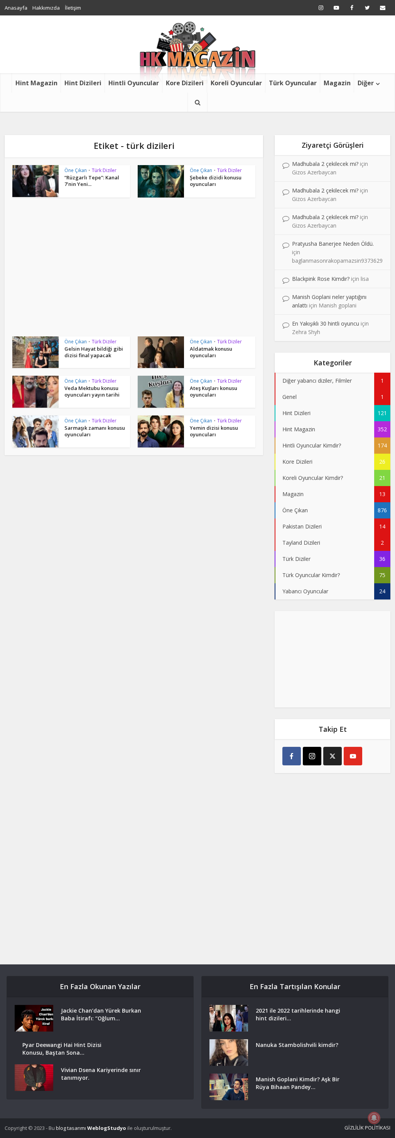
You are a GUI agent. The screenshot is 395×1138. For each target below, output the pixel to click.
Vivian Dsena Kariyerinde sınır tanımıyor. (101, 1073)
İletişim (73, 7)
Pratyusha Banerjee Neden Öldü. (333, 243)
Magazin (337, 83)
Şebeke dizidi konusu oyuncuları (215, 180)
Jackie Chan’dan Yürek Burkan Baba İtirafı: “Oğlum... (101, 1014)
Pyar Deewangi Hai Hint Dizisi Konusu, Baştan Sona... (61, 1048)
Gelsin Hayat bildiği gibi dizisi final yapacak (93, 352)
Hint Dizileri (82, 83)
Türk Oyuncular (293, 83)
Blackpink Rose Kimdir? (320, 278)
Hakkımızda (46, 7)
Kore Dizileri (185, 83)
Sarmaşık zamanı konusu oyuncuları (94, 431)
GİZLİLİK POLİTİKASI (367, 1127)
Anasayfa (16, 7)
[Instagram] (312, 756)
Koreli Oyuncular (236, 83)
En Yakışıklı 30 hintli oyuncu (325, 323)
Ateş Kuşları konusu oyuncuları (213, 391)
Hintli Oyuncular (133, 83)
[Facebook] (291, 756)
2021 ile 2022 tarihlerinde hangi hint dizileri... (298, 1014)
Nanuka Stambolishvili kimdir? (297, 1045)
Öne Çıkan (75, 170)
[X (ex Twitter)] (332, 756)
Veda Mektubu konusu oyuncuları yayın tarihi (92, 391)
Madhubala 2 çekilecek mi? (325, 163)
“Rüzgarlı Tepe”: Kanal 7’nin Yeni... (91, 180)
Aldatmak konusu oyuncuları (211, 352)
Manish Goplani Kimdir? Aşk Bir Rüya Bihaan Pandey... (297, 1083)
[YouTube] (353, 756)
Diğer (366, 83)
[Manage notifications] (374, 1118)
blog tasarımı (71, 1127)
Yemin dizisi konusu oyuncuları (214, 431)
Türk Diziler (104, 170)
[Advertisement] (133, 271)
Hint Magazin (36, 83)
